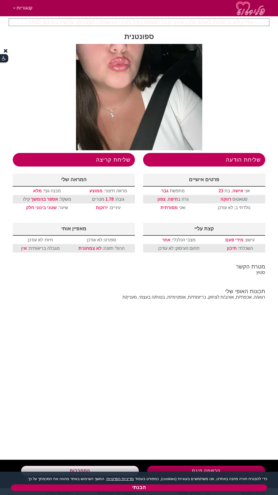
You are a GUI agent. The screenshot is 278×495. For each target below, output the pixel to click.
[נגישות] (4, 58)
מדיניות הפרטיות (120, 479)
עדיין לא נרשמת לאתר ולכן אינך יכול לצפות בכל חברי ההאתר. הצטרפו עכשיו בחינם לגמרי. (139, 22)
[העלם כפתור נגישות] (6, 51)
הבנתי (139, 487)
